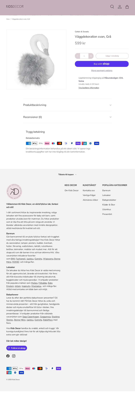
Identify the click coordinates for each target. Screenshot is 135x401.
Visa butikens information (89, 87)
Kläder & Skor (108, 204)
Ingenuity (26, 286)
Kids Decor (16, 379)
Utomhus (106, 209)
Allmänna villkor (90, 200)
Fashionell (20, 258)
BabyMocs (48, 319)
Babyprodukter (109, 200)
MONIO (15, 262)
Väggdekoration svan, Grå (21, 19)
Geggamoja (45, 316)
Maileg (34, 283)
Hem (8, 19)
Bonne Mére (20, 319)
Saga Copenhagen (30, 316)
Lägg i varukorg (112, 56)
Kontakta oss (89, 190)
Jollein (18, 286)
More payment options (101, 70)
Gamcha (38, 258)
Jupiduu (30, 258)
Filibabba (42, 283)
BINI (13, 258)
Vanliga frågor (89, 195)
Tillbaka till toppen (66, 174)
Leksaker (106, 195)
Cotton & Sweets (82, 31)
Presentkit (107, 214)
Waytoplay (36, 286)
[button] (127, 7)
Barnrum (106, 190)
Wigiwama (48, 258)
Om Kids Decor (72, 190)
